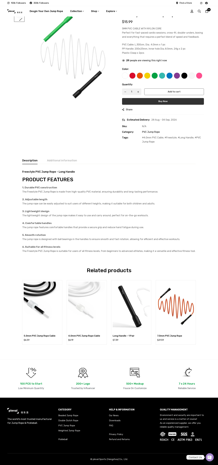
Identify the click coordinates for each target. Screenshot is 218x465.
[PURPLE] (177, 75)
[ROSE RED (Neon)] (199, 75)
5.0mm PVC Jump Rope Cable (39, 335)
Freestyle (171, 137)
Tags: (125, 137)
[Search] (199, 11)
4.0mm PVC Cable (153, 137)
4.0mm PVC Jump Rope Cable (84, 335)
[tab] (30, 160)
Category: (128, 132)
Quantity (127, 84)
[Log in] (192, 11)
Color (125, 69)
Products (87, 2)
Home (74, 2)
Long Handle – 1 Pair (124, 335)
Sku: (124, 126)
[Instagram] (201, 3)
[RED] (132, 75)
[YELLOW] (147, 75)
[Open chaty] (210, 457)
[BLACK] (184, 75)
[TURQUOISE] (162, 75)
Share (129, 109)
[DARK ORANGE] (140, 75)
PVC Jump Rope (106, 2)
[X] (210, 3)
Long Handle (186, 137)
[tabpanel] (109, 211)
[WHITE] (191, 75)
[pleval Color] (125, 75)
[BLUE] (169, 75)
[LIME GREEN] (154, 75)
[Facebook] (206, 3)
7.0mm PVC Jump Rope (169, 335)
